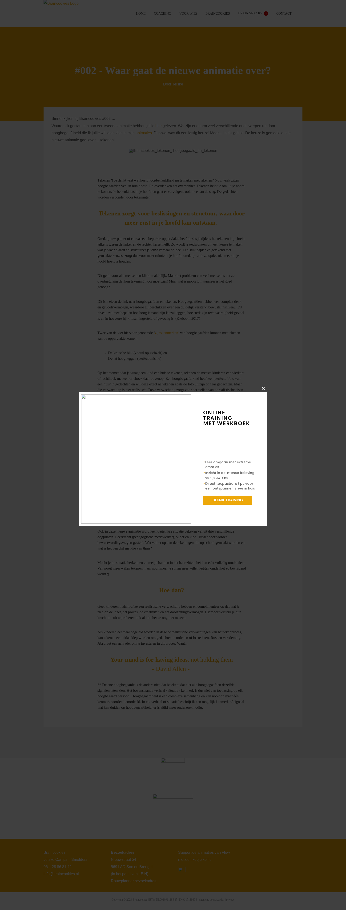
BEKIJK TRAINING (228, 499)
